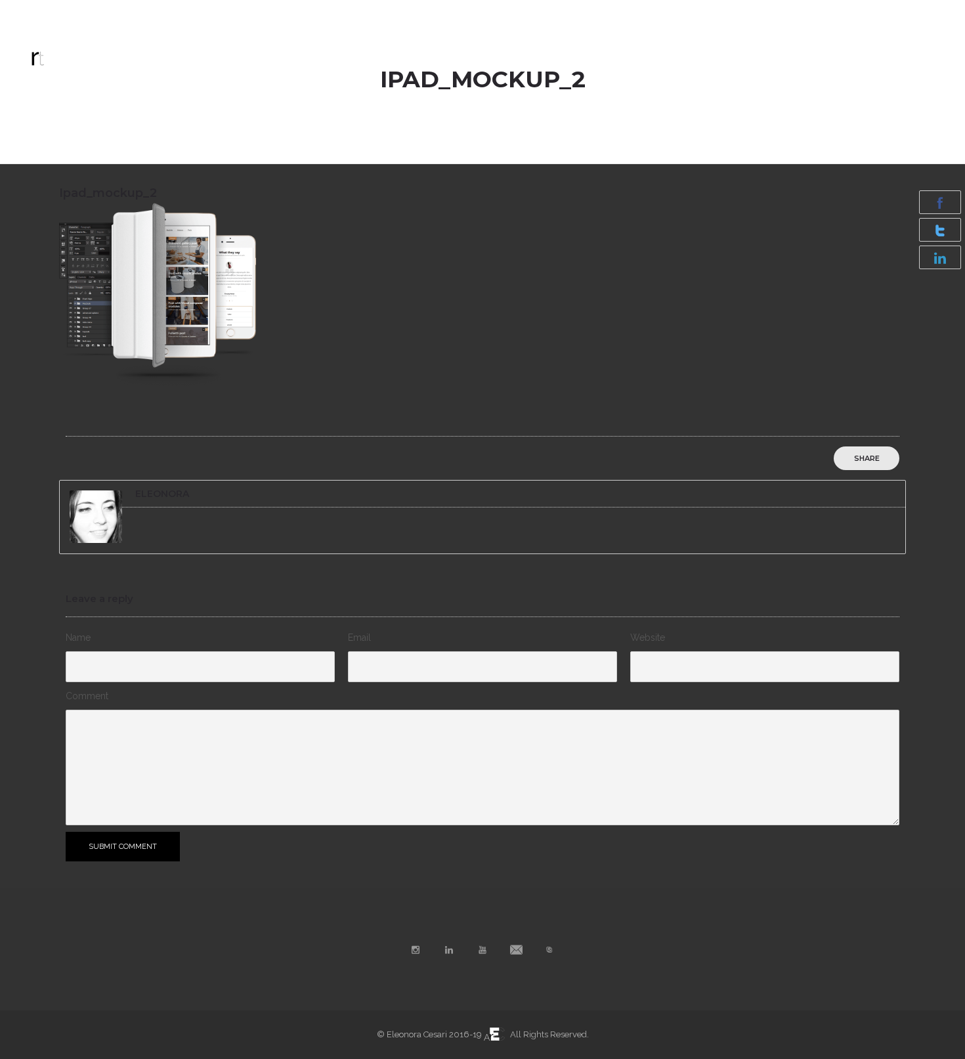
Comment (87, 696)
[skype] (930, 14)
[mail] (902, 14)
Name (78, 637)
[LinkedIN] (844, 14)
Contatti (703, 52)
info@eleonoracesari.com (158, 14)
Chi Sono (636, 52)
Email (359, 637)
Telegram (55, 14)
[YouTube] (873, 14)
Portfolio (497, 52)
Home (433, 52)
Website (647, 637)
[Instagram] (815, 14)
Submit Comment (123, 846)
